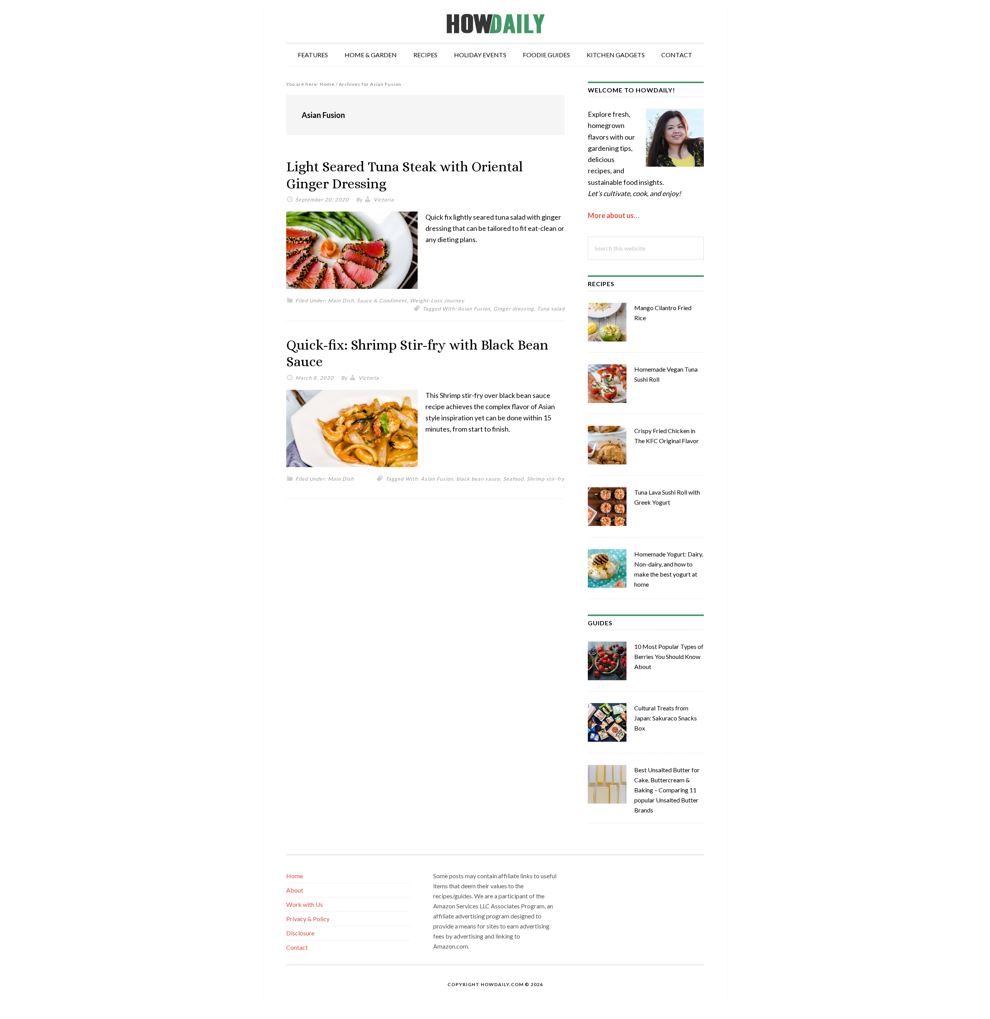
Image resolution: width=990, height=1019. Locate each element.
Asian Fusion (474, 309)
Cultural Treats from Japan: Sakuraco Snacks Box (665, 718)
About (294, 890)
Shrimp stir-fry (546, 479)
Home (294, 875)
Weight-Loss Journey (437, 300)
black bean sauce (478, 479)
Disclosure (300, 933)
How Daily (495, 23)
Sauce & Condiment (382, 300)
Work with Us (304, 904)
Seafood (513, 479)
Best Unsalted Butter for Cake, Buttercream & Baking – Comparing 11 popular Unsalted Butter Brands (667, 790)
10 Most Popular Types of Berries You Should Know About (668, 656)
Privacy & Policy (307, 918)
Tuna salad (551, 309)
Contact (297, 947)
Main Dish (341, 300)
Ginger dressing (513, 309)
